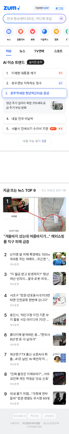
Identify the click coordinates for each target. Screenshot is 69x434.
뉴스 (22, 51)
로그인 (59, 8)
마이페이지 (20, 416)
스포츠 (58, 51)
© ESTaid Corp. (34, 426)
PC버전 (34, 416)
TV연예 (39, 51)
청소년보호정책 (51, 423)
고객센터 (49, 416)
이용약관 (14, 423)
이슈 (8, 51)
